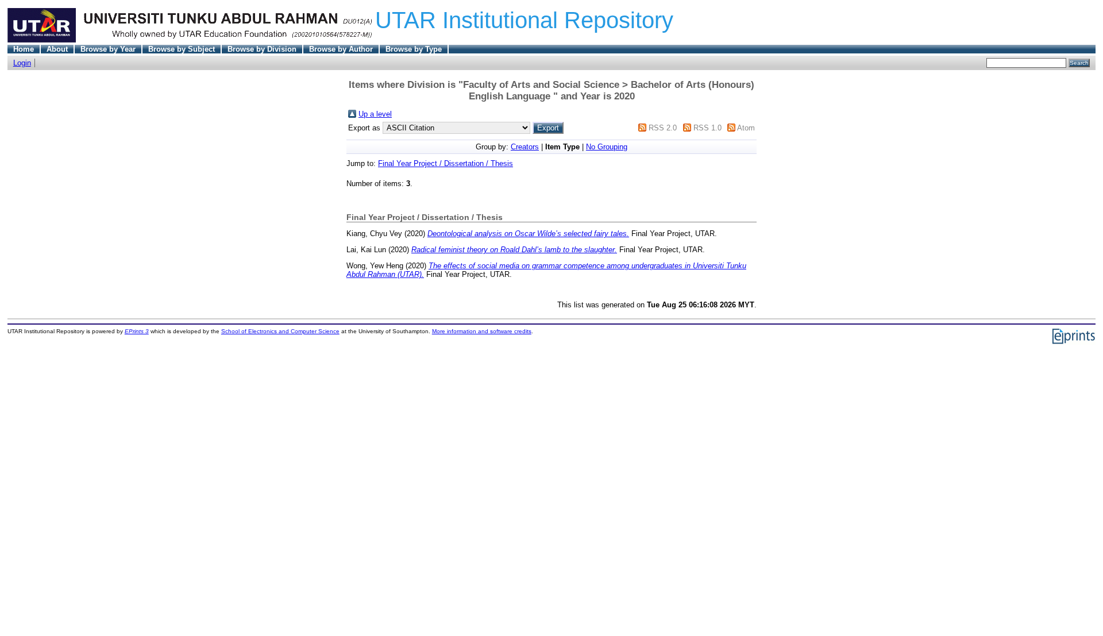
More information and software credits (481, 331)
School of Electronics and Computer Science (280, 331)
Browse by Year (108, 49)
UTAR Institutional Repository (524, 20)
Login (22, 63)
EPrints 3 (137, 331)
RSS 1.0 (707, 128)
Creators (525, 146)
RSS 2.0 (663, 128)
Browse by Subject (181, 49)
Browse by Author (341, 49)
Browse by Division (261, 49)
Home (23, 49)
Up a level (375, 114)
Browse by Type (413, 49)
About (57, 49)
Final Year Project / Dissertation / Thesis (445, 163)
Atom (746, 128)
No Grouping (606, 146)
